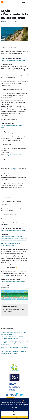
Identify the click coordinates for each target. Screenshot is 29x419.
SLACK (14, 168)
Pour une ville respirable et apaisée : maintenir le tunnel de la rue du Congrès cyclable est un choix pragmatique (14, 342)
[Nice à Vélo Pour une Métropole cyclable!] (2, 2)
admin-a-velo (6, 21)
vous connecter (13, 309)
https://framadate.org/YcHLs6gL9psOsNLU (13, 60)
